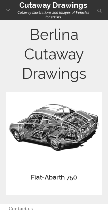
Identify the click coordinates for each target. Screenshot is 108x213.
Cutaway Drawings (53, 5)
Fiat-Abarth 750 (54, 177)
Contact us (21, 208)
